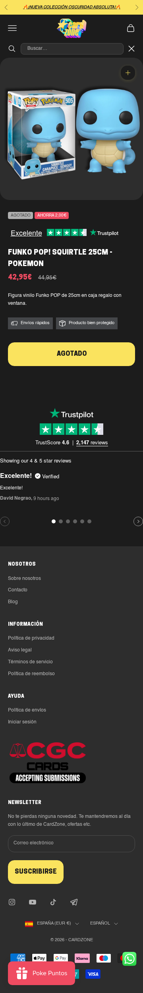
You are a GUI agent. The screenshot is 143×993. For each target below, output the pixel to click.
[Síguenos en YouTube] (33, 902)
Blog (13, 602)
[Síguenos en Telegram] (74, 902)
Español (100, 923)
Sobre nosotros (24, 578)
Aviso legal (20, 650)
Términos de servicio (30, 662)
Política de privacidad (31, 638)
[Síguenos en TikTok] (53, 902)
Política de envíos (27, 710)
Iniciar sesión (22, 722)
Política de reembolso (31, 674)
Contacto (17, 590)
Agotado (72, 354)
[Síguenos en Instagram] (12, 902)
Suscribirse (36, 872)
